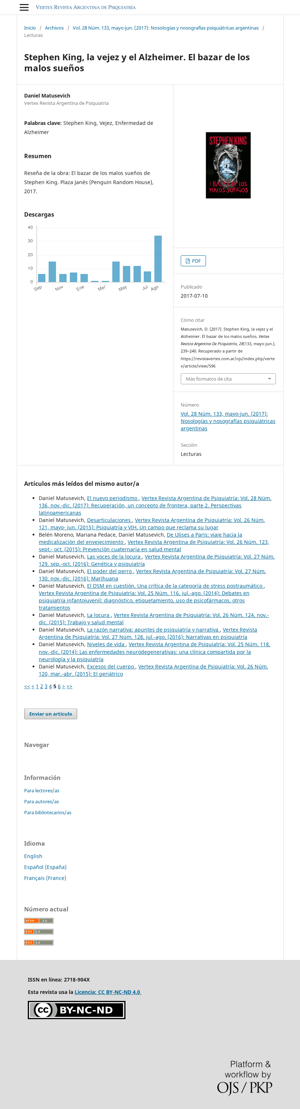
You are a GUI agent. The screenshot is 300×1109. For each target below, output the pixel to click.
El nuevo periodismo (113, 498)
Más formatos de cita (209, 379)
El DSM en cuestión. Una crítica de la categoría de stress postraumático (175, 585)
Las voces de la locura (114, 556)
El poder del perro (110, 571)
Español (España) (45, 867)
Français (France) (45, 877)
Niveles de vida (106, 644)
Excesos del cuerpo (111, 666)
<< (27, 686)
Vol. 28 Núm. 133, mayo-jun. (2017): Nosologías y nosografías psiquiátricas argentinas (166, 27)
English (33, 856)
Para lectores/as (41, 790)
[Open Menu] (24, 7)
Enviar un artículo (50, 713)
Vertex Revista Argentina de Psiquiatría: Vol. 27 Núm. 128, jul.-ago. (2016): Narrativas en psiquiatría (148, 633)
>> (69, 686)
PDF (196, 261)
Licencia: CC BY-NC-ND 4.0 (108, 991)
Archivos (54, 27)
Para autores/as (41, 801)
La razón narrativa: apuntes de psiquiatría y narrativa (153, 629)
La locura (99, 614)
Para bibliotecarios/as (47, 812)
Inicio (30, 27)
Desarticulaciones (109, 520)
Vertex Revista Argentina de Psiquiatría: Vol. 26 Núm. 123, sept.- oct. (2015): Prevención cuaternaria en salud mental (154, 545)
